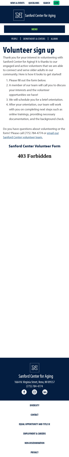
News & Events (17, 3)
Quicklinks (33, 3)
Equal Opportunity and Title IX (34, 424)
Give (56, 3)
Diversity (34, 405)
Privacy (34, 452)
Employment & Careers (34, 433)
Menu (34, 29)
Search (46, 3)
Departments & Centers (34, 38)
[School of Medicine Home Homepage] (34, 367)
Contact (34, 414)
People (14, 38)
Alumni (54, 38)
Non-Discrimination (34, 443)
